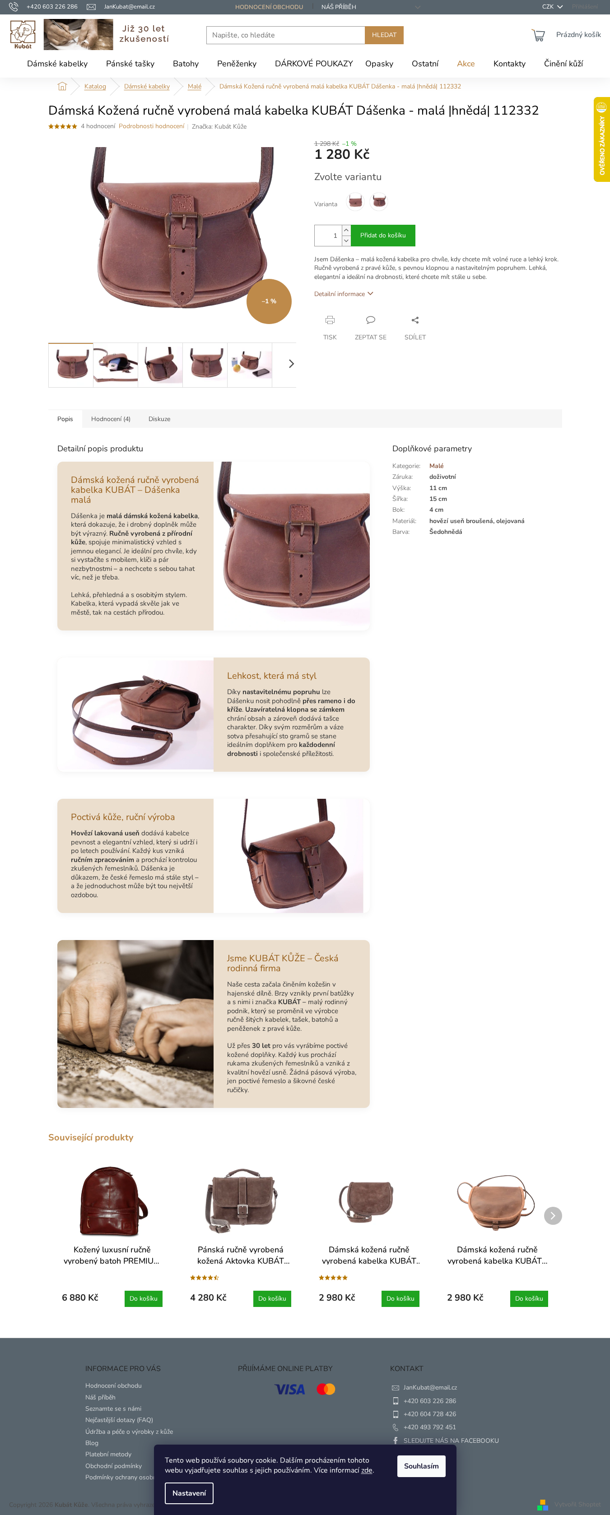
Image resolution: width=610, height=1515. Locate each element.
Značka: (219, 126)
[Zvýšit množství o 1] (346, 230)
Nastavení (189, 1493)
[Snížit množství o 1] (346, 241)
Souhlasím (421, 1466)
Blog (91, 1443)
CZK (548, 7)
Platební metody (108, 1454)
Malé (436, 466)
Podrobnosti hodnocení (151, 126)
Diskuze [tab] (159, 419)
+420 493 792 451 (430, 1427)
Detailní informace (339, 294)
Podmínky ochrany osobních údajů (133, 1477)
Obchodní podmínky (113, 1466)
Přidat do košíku (383, 235)
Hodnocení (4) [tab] (110, 419)
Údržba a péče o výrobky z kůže (129, 1431)
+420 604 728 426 (430, 1414)
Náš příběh (338, 7)
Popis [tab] (65, 419)
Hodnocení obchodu (269, 7)
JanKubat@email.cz (430, 1387)
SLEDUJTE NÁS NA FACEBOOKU (451, 1440)
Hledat (384, 35)
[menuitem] (57, 64)
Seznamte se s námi (113, 1408)
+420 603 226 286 (430, 1401)
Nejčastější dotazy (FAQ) (119, 1420)
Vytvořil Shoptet (577, 1505)
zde (367, 1470)
